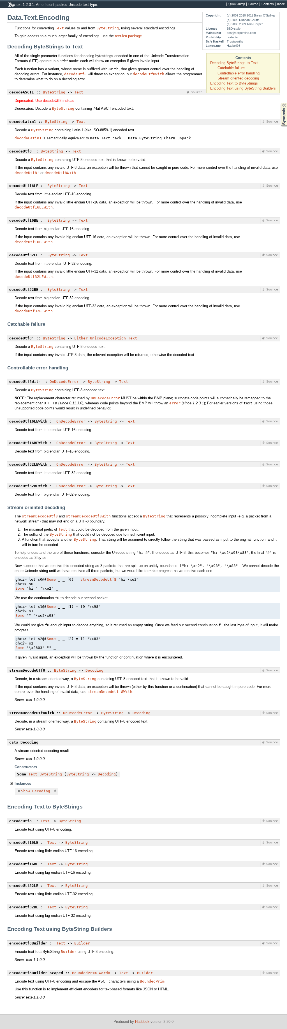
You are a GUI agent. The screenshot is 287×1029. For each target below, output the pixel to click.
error (174, 403)
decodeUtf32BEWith (34, 311)
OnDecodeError (64, 381)
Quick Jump (236, 4)
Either (81, 338)
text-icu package (128, 36)
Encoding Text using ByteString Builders (243, 88)
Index (281, 4)
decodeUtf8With (148, 74)
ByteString (107, 28)
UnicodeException (108, 338)
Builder (82, 943)
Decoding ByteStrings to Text (234, 63)
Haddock (142, 1021)
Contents (267, 4)
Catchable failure (231, 68)
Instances (23, 783)
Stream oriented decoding (238, 78)
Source (253, 4)
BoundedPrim (84, 973)
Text (59, 28)
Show (25, 791)
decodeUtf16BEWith (34, 242)
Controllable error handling (238, 73)
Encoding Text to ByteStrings (234, 83)
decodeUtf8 (75, 74)
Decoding (94, 670)
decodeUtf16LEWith (34, 207)
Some (51, 579)
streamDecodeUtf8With (88, 516)
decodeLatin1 (28, 138)
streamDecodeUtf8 (40, 516)
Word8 (104, 973)
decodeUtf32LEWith (34, 277)
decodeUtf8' (27, 173)
